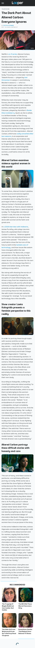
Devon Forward (8, 25)
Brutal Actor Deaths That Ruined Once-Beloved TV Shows (25, 631)
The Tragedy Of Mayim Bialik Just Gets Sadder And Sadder (8, 607)
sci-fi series (12, 54)
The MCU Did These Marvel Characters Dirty (25, 606)
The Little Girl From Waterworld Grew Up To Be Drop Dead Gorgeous (9, 632)
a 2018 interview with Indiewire (16, 227)
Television (5, 9)
